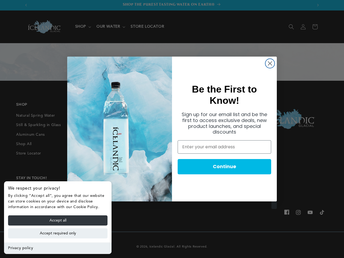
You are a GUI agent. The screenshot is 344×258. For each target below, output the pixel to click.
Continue (224, 166)
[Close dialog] (270, 63)
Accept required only (58, 233)
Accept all (57, 220)
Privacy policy (20, 248)
